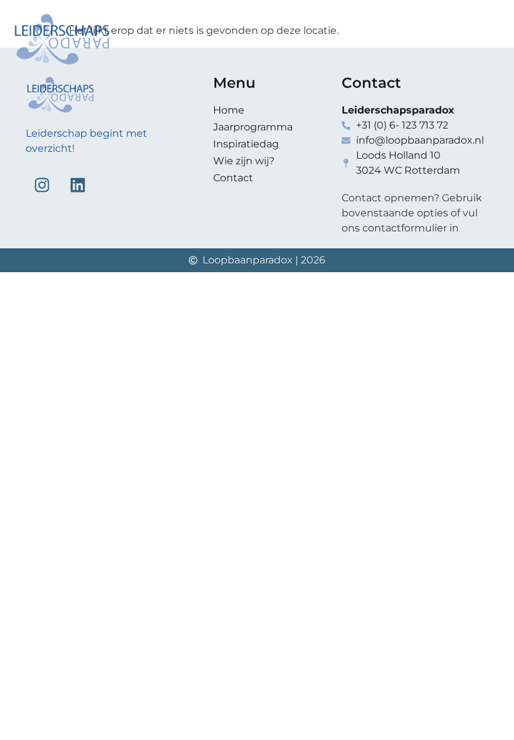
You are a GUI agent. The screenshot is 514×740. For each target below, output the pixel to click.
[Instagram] (42, 185)
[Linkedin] (77, 185)
